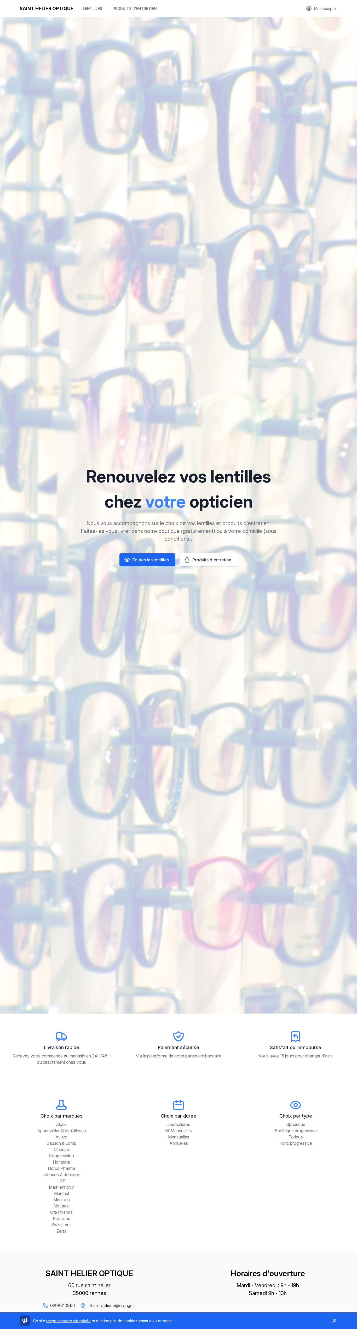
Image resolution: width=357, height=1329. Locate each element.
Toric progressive (295, 1143)
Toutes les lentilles (150, 559)
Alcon (61, 1124)
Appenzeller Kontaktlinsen (61, 1130)
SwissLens (61, 1224)
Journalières (178, 1124)
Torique (296, 1137)
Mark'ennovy (61, 1187)
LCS (61, 1180)
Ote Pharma (61, 1212)
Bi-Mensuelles (178, 1130)
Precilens (61, 1218)
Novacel (62, 1206)
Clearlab (61, 1149)
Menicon (61, 1199)
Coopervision (61, 1155)
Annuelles (178, 1143)
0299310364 (62, 1305)
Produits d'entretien (135, 8)
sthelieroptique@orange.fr (112, 1305)
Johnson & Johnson (61, 1174)
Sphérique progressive (296, 1130)
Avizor (61, 1137)
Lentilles (92, 8)
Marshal (61, 1193)
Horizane (61, 1162)
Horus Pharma (61, 1168)
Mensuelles (178, 1137)
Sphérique (295, 1124)
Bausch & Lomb (61, 1143)
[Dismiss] (334, 1320)
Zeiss (61, 1231)
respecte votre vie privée (68, 1321)
